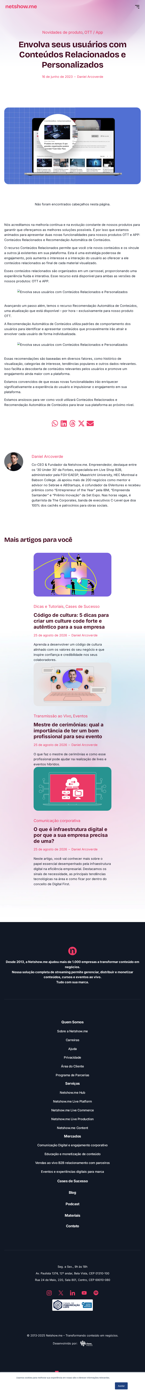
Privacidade (72, 1057)
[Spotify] (96, 1293)
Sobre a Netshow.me (72, 1031)
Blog (72, 1192)
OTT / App (93, 32)
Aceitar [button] (121, 1385)
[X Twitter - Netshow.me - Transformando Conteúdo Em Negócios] (61, 1293)
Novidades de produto (62, 32)
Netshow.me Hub (72, 1092)
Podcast (72, 1204)
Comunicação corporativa (57, 820)
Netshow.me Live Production (72, 1119)
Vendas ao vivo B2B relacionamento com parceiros (72, 1163)
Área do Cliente (72, 1066)
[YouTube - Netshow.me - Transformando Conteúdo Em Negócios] (84, 1293)
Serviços (72, 1083)
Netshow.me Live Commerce (72, 1110)
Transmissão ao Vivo (52, 716)
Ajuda (72, 1049)
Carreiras (72, 1040)
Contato (72, 1226)
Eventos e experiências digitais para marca (72, 1171)
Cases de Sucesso (82, 606)
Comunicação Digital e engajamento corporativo (72, 1145)
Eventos (80, 716)
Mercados (72, 1136)
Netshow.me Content (72, 1128)
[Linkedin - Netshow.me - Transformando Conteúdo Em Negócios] (72, 1293)
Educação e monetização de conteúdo (72, 1154)
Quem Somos (72, 1022)
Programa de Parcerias (72, 1075)
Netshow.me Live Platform (72, 1101)
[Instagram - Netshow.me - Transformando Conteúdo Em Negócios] (49, 1293)
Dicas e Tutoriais (49, 606)
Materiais (72, 1215)
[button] (55, 423)
